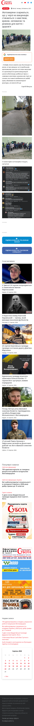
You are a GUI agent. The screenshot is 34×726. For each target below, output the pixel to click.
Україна (19, 480)
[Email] (22, 2)
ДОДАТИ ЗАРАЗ (9, 59)
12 (13, 663)
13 (17, 663)
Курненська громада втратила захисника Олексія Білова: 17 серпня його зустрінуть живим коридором (15, 379)
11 (9, 663)
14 (21, 663)
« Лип (6, 676)
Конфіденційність (8, 721)
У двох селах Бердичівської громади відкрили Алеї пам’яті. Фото (15, 497)
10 (5, 663)
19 (13, 666)
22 (25, 666)
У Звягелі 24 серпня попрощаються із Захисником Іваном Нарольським (17, 287)
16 (28, 663)
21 (21, 666)
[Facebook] (28, 2)
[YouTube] (25, 2)
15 (25, 663)
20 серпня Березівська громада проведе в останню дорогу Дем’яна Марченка (17, 348)
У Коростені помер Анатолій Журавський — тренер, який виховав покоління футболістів (15, 317)
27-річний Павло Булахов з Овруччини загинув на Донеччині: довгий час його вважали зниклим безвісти (17, 444)
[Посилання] (6, 2)
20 (17, 666)
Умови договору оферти (10, 718)
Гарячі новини (7, 492)
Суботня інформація (9, 467)
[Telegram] (31, 2)
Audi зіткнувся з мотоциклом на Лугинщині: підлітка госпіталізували (17, 643)
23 (28, 666)
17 (5, 666)
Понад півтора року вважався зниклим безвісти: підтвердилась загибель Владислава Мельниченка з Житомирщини (16, 412)
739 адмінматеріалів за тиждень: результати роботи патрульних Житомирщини (16, 471)
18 (9, 666)
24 (5, 669)
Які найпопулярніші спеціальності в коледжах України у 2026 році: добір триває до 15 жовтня (16, 484)
